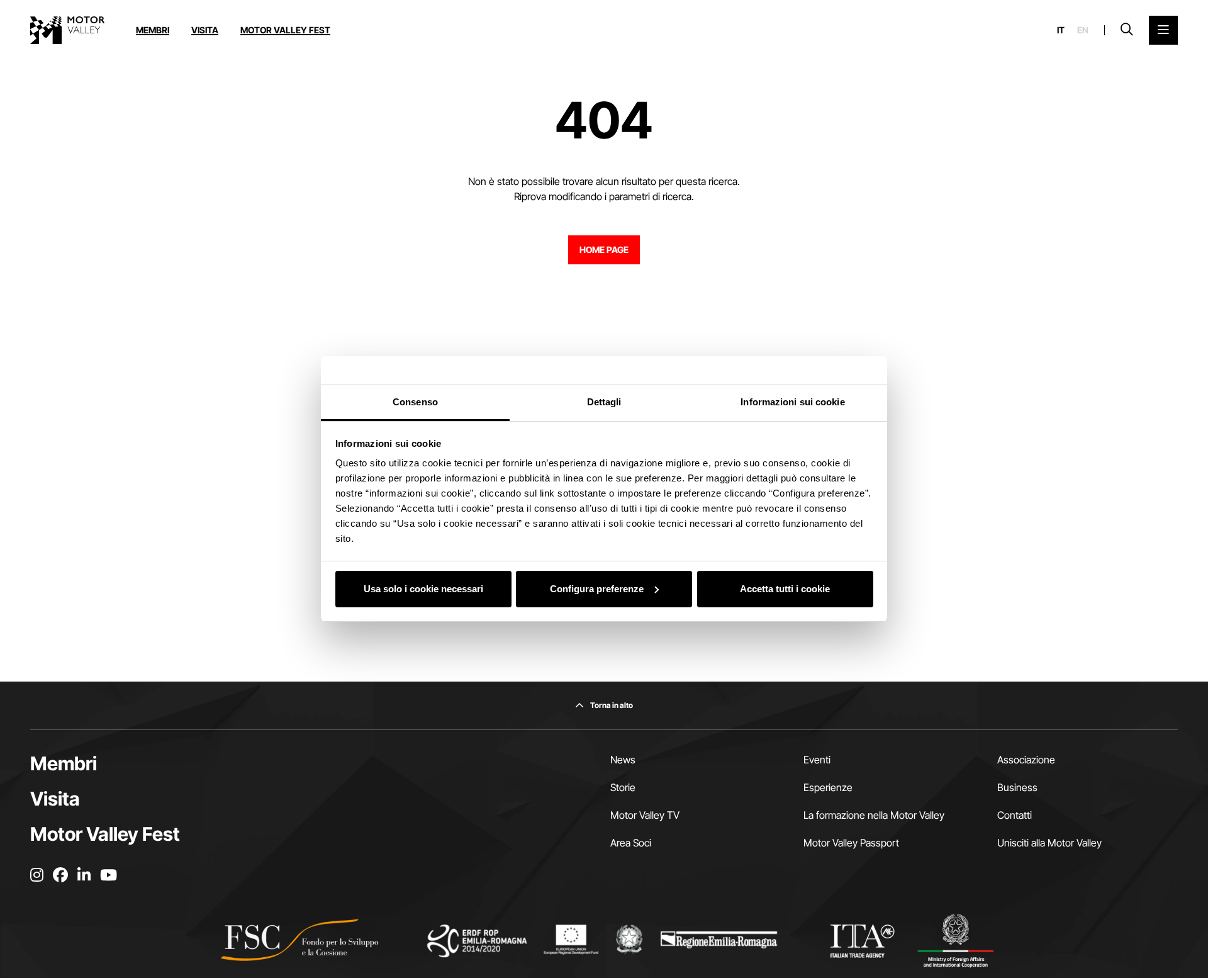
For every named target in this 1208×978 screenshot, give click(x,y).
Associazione (1026, 759)
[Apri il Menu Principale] (1163, 30)
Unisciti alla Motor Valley (1049, 842)
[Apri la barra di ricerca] (1127, 30)
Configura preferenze (597, 588)
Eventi (816, 759)
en (1082, 30)
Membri (152, 30)
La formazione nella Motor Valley (873, 815)
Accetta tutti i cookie (785, 588)
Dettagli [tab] (604, 401)
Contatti (1014, 815)
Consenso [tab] (415, 401)
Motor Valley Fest (285, 30)
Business (1017, 787)
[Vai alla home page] (67, 30)
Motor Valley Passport (851, 842)
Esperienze (828, 787)
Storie (622, 787)
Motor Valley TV (645, 815)
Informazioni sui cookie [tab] (792, 401)
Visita (204, 30)
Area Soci (630, 842)
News (622, 759)
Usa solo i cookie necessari (423, 588)
